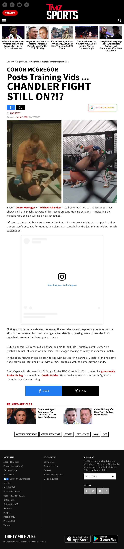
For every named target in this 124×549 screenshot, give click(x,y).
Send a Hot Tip (51, 466)
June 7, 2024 (22, 117)
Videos (6, 525)
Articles (7, 483)
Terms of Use (10, 470)
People (6, 512)
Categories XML (11, 504)
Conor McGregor (50, 434)
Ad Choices (8, 474)
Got (10, 12)
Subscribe (113, 476)
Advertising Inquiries (53, 474)
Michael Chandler (26, 434)
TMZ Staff (15, 113)
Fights (68, 434)
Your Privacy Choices (19, 479)
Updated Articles (11, 491)
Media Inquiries (51, 479)
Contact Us (49, 462)
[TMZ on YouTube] (100, 491)
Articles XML (9, 487)
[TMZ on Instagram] (26, 4)
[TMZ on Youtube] (19, 4)
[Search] (120, 20)
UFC (105, 434)
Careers (47, 470)
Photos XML (9, 521)
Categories (8, 500)
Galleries (7, 508)
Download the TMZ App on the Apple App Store (78, 539)
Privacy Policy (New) (13, 466)
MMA (95, 434)
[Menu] (4, 20)
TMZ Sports (83, 434)
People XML (9, 517)
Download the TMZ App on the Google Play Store (105, 539)
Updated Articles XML (13, 496)
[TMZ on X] (12, 4)
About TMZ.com (11, 462)
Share (45, 390)
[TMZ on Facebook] (4, 4)
